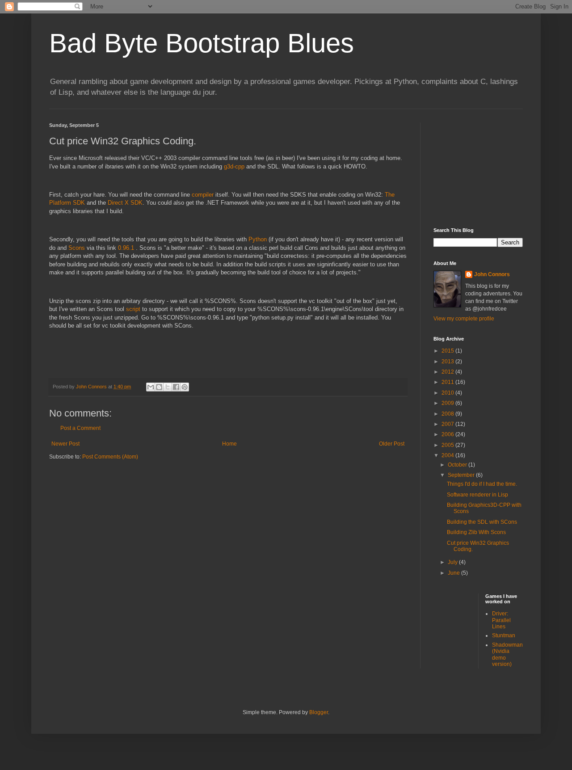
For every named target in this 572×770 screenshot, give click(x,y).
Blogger (318, 712)
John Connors (492, 274)
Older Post (391, 444)
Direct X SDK (125, 202)
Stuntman (503, 635)
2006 (448, 434)
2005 (448, 445)
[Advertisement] (478, 167)
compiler (203, 194)
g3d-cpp (234, 166)
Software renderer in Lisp (477, 495)
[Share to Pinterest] (184, 387)
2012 (448, 372)
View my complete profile (463, 319)
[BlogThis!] (159, 387)
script (133, 309)
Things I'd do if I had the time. (482, 484)
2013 (448, 361)
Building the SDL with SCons (482, 522)
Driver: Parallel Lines (501, 620)
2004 (448, 455)
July (453, 562)
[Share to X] (167, 387)
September (462, 475)
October (458, 465)
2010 (448, 393)
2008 (448, 414)
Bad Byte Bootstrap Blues (201, 43)
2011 (448, 382)
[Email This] (150, 387)
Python (257, 239)
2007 (448, 424)
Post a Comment (80, 428)
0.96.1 (127, 247)
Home (229, 444)
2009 (448, 403)
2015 (448, 351)
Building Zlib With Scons (476, 532)
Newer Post (65, 444)
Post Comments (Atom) (110, 457)
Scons (76, 247)
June (454, 573)
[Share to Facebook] (176, 387)
